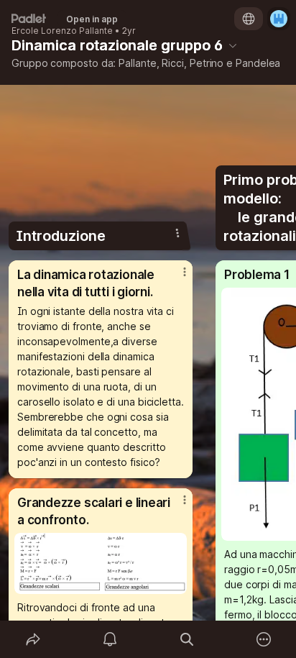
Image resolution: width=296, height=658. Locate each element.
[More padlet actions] (263, 639)
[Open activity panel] (109, 639)
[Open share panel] (33, 639)
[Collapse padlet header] (232, 45)
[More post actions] (175, 277)
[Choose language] (248, 18)
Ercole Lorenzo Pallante (62, 31)
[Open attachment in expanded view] (100, 563)
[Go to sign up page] (278, 18)
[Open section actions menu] (177, 233)
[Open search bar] (186, 639)
